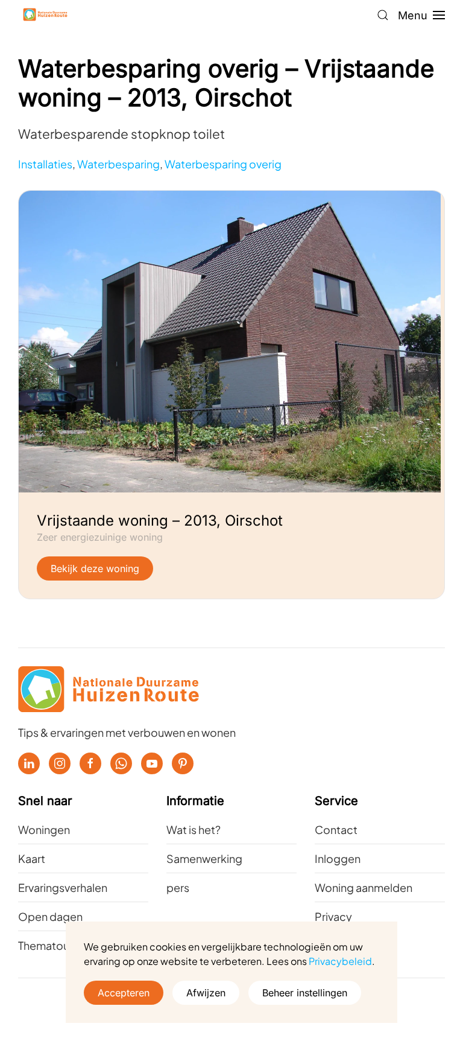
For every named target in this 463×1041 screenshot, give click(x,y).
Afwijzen (205, 993)
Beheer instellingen (304, 993)
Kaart (31, 858)
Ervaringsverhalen (62, 887)
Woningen (44, 829)
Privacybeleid (340, 961)
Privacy (333, 916)
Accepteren (124, 993)
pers (177, 887)
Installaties (45, 164)
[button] (383, 15)
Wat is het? (193, 829)
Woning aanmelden (363, 887)
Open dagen (50, 916)
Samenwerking (204, 858)
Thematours (48, 945)
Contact (336, 829)
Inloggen (338, 858)
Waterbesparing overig (223, 164)
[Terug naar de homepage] (45, 15)
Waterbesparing (118, 164)
